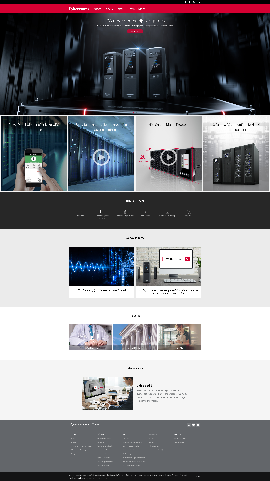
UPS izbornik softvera (130, 450)
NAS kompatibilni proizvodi (131, 465)
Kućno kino (100, 442)
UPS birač (126, 438)
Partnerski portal (180, 438)
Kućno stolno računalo (104, 438)
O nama (73, 438)
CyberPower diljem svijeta (79, 450)
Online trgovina (153, 446)
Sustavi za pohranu (103, 465)
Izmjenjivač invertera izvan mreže (134, 462)
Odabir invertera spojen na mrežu (134, 458)
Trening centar (179, 442)
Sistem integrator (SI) (155, 450)
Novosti (73, 442)
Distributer (151, 438)
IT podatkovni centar (103, 458)
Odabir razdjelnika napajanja (132, 454)
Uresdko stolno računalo (105, 446)
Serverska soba (102, 454)
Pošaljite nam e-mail (77, 454)
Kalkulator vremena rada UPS (132, 442)
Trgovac (151, 442)
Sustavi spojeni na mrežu (105, 462)
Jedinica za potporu (103, 450)
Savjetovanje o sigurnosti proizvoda (82, 446)
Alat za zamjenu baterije (131, 446)
